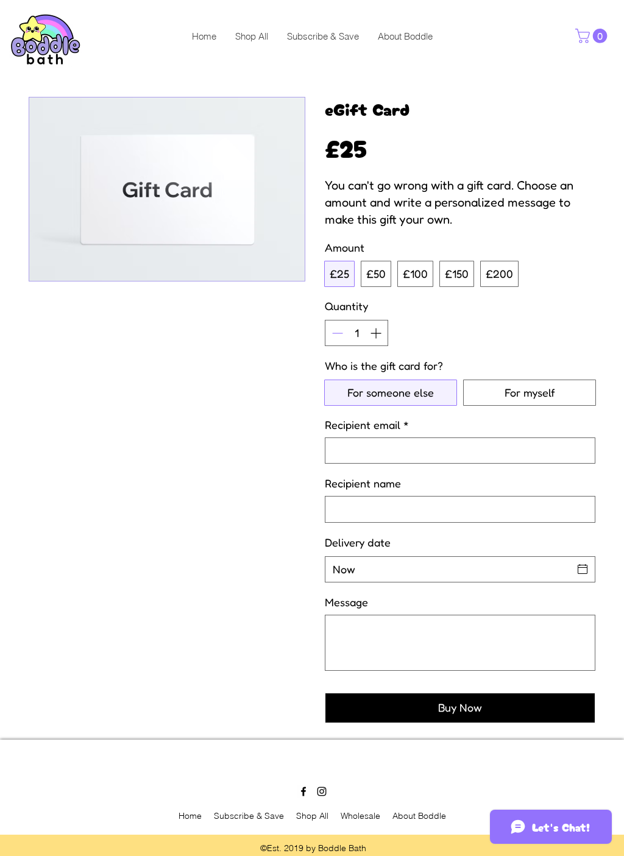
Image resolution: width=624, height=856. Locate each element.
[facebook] (303, 791)
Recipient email (367, 424)
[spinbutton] (356, 332)
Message (346, 602)
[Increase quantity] (376, 332)
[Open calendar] (582, 569)
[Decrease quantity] (336, 332)
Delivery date (358, 542)
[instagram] (322, 791)
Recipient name (363, 483)
